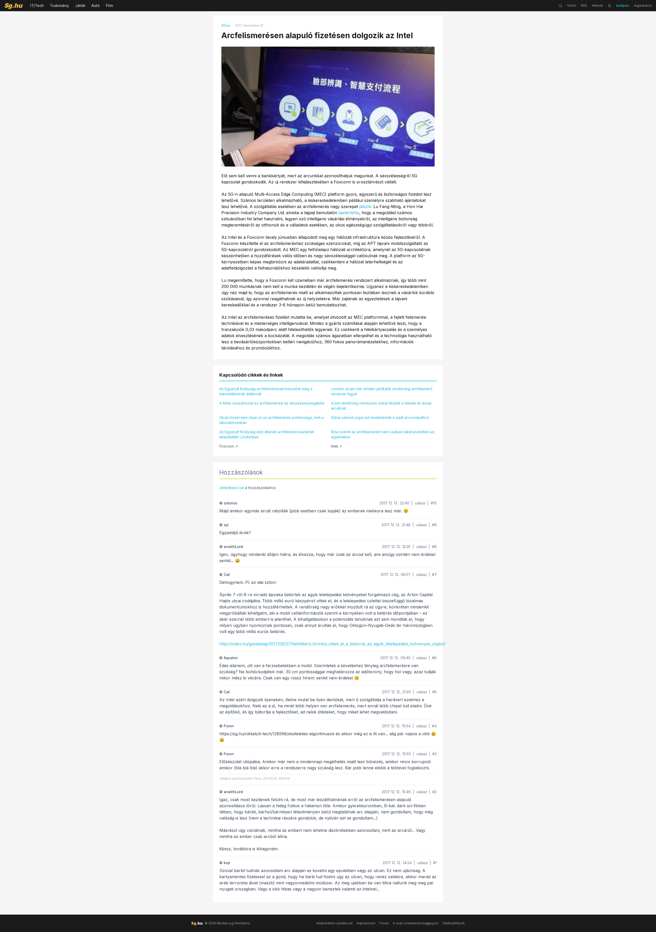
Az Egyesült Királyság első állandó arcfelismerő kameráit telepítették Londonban (266, 434)
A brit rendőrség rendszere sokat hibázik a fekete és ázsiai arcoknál (381, 405)
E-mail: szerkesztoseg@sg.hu (415, 923)
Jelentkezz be (231, 487)
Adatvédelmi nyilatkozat (334, 923)
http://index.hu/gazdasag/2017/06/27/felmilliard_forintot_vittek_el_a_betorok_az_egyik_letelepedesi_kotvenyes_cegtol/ (332, 643)
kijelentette (349, 212)
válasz (420, 503)
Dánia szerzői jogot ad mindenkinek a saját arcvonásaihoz (380, 417)
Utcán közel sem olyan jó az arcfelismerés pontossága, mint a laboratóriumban (271, 420)
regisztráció (643, 5)
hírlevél (597, 5)
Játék (80, 5)
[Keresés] (560, 5)
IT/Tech (37, 5)
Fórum (384, 923)
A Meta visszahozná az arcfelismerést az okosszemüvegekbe (271, 403)
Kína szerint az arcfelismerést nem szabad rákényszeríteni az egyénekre (383, 434)
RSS (584, 5)
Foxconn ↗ (228, 446)
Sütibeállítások (454, 923)
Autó (95, 5)
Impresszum (366, 923)
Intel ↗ (336, 446)
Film (109, 5)
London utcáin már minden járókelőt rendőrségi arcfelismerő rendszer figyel (381, 391)
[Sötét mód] (609, 5)
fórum (571, 5)
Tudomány (59, 5)
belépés (622, 5)
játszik (365, 206)
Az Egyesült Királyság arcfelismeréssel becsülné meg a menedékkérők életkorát (265, 391)
